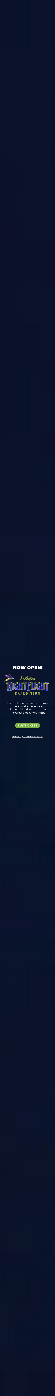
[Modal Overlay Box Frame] (27, 698)
